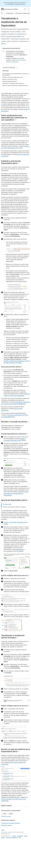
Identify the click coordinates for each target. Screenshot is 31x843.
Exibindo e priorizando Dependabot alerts (11, 162)
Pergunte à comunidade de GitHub (11, 823)
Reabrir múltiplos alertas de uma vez (14, 706)
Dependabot (19, 549)
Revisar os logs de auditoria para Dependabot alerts (15, 750)
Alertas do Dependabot (8, 13)
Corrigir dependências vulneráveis (13, 434)
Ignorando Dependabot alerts (14, 500)
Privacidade (20, 836)
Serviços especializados (12, 837)
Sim (5, 813)
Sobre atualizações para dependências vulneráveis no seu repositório (14, 117)
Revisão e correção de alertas (14, 422)
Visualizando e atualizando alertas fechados (13, 636)
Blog (20, 837)
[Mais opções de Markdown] (17, 67)
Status (25, 836)
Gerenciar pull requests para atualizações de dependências (16, 493)
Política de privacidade (6, 816)
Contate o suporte (7, 825)
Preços (3, 837)
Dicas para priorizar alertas (11, 367)
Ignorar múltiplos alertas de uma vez (14, 575)
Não (11, 813)
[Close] (27, 2)
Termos (14, 836)
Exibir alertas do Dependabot (22, 13)
